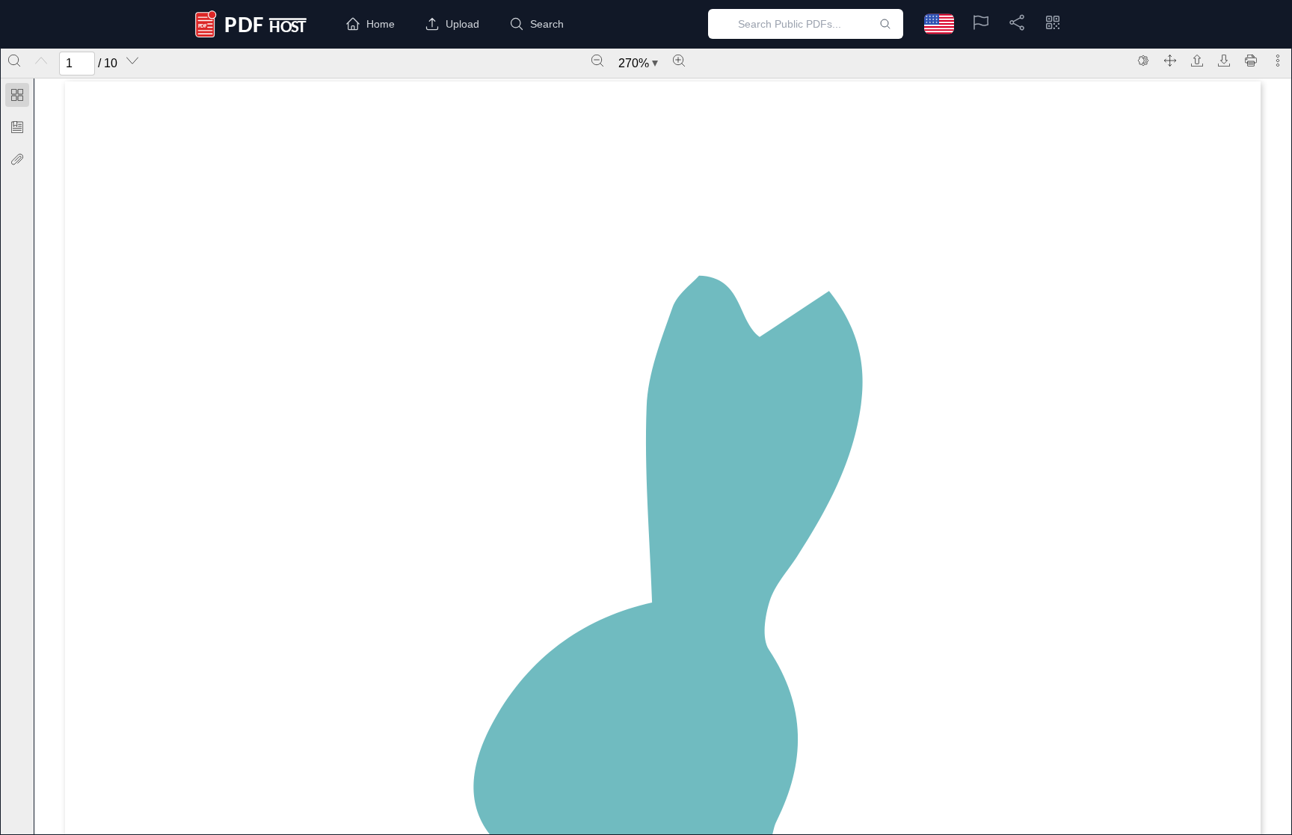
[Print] (1251, 61)
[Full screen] (1170, 61)
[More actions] (1278, 61)
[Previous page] (41, 61)
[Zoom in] (679, 61)
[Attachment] (17, 159)
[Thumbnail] (17, 95)
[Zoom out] (597, 61)
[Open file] (1197, 61)
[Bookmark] (17, 127)
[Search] (14, 61)
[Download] (1224, 61)
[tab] (17, 97)
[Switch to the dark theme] (1143, 61)
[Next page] (132, 61)
